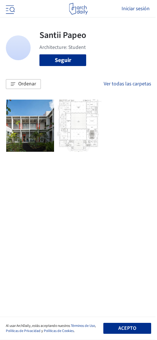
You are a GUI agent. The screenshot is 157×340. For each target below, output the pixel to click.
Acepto (127, 328)
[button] (23, 84)
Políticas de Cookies (59, 330)
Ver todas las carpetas (127, 84)
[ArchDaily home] (78, 9)
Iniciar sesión (136, 8)
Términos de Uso (83, 325)
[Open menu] (9, 9)
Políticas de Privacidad (23, 330)
